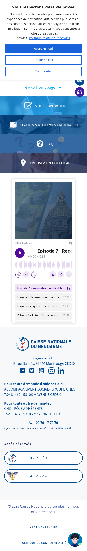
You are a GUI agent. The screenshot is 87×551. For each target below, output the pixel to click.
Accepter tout (43, 48)
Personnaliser (43, 60)
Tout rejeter (43, 71)
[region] (43, 40)
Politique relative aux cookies (49, 38)
